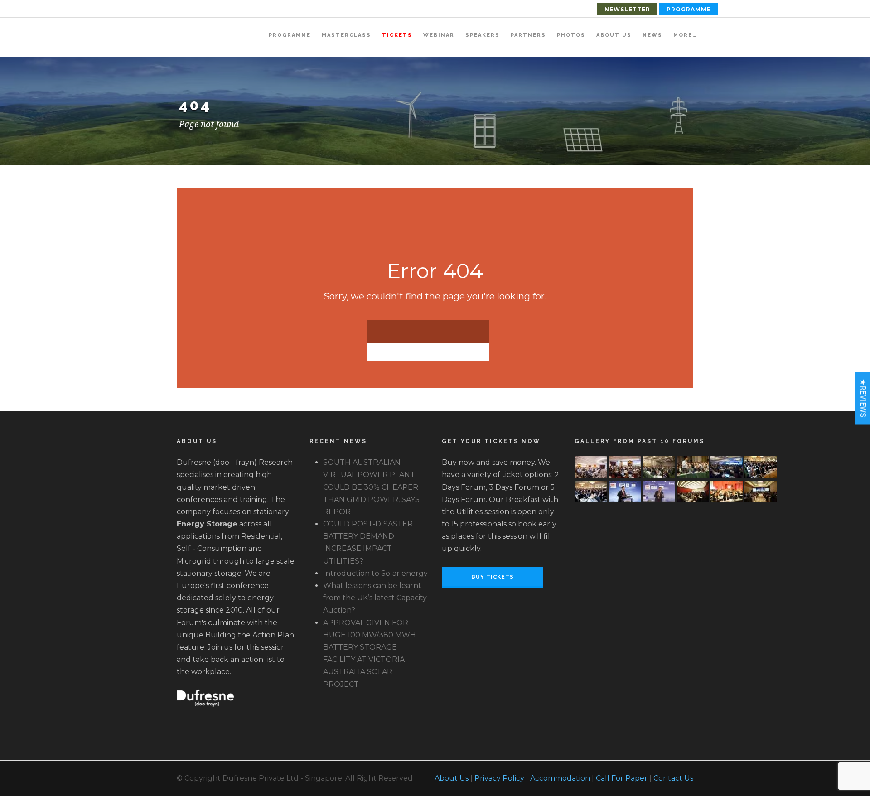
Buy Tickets (492, 577)
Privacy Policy (499, 778)
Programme (689, 9)
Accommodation (560, 778)
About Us (614, 35)
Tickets (397, 35)
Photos (571, 35)
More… (685, 35)
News (652, 35)
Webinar (438, 35)
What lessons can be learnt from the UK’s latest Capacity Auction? (375, 597)
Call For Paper (622, 778)
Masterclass (346, 35)
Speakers (482, 35)
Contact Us (673, 778)
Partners (528, 35)
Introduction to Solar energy (375, 573)
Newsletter (627, 9)
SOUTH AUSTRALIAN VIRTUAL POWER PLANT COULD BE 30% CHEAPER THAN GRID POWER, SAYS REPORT (371, 487)
